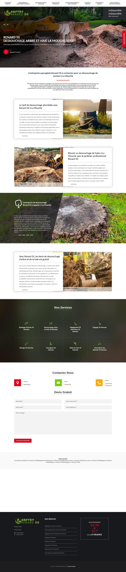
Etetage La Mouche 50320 (56, 462)
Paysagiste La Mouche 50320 (72, 462)
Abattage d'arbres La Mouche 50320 (73, 460)
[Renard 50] (16, 13)
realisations (124, 39)
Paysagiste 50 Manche (99, 3)
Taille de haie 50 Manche (56, 3)
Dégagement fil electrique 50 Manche (23, 3)
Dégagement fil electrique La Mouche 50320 (50, 460)
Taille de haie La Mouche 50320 (92, 460)
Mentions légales (71, 566)
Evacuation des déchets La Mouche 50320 (26, 460)
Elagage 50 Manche (8, 3)
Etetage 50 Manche (88, 3)
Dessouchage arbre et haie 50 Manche (72, 3)
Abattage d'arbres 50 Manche (41, 3)
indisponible (115, 10)
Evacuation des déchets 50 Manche (114, 3)
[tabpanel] (32, 216)
